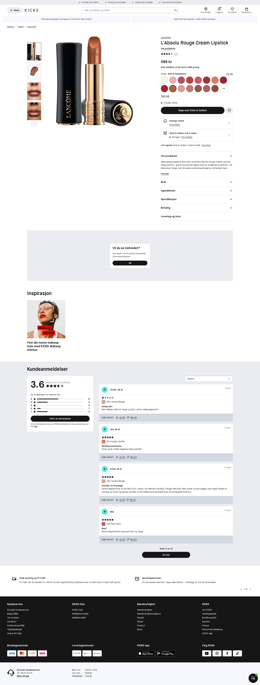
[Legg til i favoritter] (229, 110)
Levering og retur (171, 216)
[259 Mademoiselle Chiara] (198, 88)
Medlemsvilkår (79, 617)
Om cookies (13, 617)
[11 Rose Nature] (206, 80)
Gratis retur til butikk (143, 2)
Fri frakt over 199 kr (90, 2)
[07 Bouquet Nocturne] (189, 80)
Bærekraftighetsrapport (149, 613)
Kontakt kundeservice (18, 609)
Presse (205, 625)
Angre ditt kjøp (14, 633)
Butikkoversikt (209, 617)
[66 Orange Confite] (215, 80)
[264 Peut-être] (206, 88)
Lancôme (166, 37)
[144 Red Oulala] (164, 88)
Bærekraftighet (144, 609)
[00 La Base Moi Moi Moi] (164, 80)
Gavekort (11, 621)
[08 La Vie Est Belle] (198, 80)
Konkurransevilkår (16, 625)
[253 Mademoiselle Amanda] (189, 88)
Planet (140, 621)
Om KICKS (207, 609)
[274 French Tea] (215, 88)
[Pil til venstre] (241, 589)
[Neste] (34, 123)
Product (141, 625)
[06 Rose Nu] (181, 80)
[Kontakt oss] (253, 678)
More (139, 629)
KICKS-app (207, 633)
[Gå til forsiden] (31, 10)
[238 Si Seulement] (172, 88)
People (140, 617)
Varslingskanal (209, 613)
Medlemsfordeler (80, 613)
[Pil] (250, 589)
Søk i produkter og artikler (97, 10)
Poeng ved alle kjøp (117, 2)
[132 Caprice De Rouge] (223, 80)
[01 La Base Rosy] (172, 80)
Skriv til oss (23, 676)
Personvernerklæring (212, 629)
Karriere (206, 621)
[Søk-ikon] (175, 10)
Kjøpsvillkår (12, 613)
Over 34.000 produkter (172, 2)
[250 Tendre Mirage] (181, 88)
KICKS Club (77, 609)
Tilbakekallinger (14, 629)
